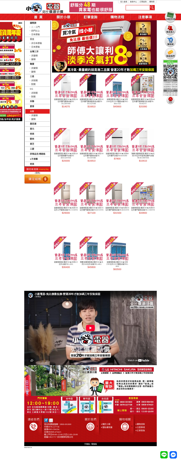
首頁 (37, 17)
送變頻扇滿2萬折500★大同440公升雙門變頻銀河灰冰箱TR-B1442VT (143, 101)
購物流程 (141, 424)
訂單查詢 (143, 2)
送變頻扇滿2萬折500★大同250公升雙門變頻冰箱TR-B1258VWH (66, 101)
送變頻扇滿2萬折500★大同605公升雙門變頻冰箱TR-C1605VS (143, 209)
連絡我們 (170, 53)
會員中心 (133, 2)
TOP (170, 100)
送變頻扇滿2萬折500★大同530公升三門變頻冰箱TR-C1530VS (66, 209)
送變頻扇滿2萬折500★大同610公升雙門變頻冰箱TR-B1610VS (117, 209)
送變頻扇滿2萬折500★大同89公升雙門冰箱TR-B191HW (117, 155)
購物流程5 (117, 17)
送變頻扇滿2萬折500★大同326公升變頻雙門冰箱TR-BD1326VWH (66, 156)
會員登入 (170, 29)
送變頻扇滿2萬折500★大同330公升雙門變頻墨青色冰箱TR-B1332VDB (91, 101)
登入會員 (123, 2)
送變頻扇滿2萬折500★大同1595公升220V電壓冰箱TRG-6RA (117, 264)
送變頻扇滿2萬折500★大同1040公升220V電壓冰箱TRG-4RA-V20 (117, 101)
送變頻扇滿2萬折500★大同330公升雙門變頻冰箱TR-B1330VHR (91, 156)
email (50, 420)
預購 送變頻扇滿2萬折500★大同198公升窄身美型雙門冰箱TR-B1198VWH (142, 156)
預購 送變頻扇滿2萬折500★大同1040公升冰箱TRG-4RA (91, 263)
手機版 (87, 444)
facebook (46, 420)
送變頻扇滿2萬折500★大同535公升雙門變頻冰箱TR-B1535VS (91, 209)
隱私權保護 (107, 427)
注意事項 (143, 17)
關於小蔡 (64, 17)
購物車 (151, 2)
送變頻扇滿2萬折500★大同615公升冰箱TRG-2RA (66, 263)
